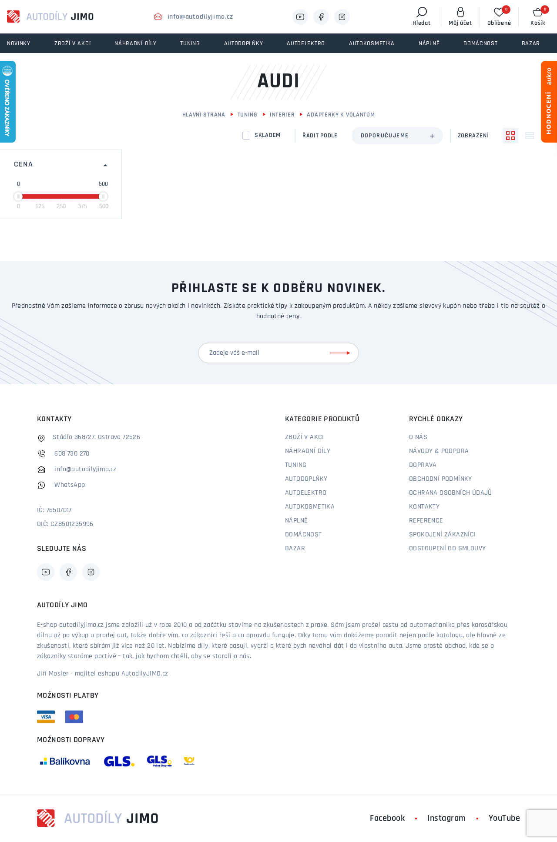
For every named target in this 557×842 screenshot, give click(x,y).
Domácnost (303, 534)
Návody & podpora (439, 451)
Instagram (446, 818)
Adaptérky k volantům (341, 115)
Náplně (296, 520)
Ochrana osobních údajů (450, 492)
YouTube (504, 818)
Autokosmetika (310, 506)
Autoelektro (305, 492)
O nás (418, 437)
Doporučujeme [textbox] (385, 136)
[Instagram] (342, 17)
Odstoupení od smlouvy (447, 548)
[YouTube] (300, 17)
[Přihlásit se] (341, 353)
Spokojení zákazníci (442, 534)
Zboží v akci (304, 437)
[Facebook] (321, 17)
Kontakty (424, 506)
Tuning (248, 115)
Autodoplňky (306, 479)
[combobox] (397, 135)
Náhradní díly (307, 451)
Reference (426, 520)
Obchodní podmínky (440, 479)
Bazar (295, 548)
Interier (282, 115)
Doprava (423, 465)
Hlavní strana (203, 115)
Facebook (387, 818)
